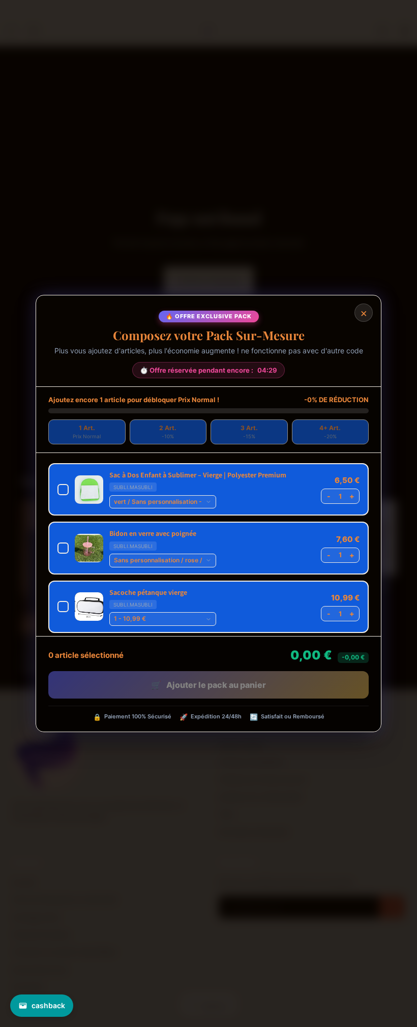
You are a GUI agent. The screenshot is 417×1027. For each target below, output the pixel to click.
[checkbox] (208, 489)
